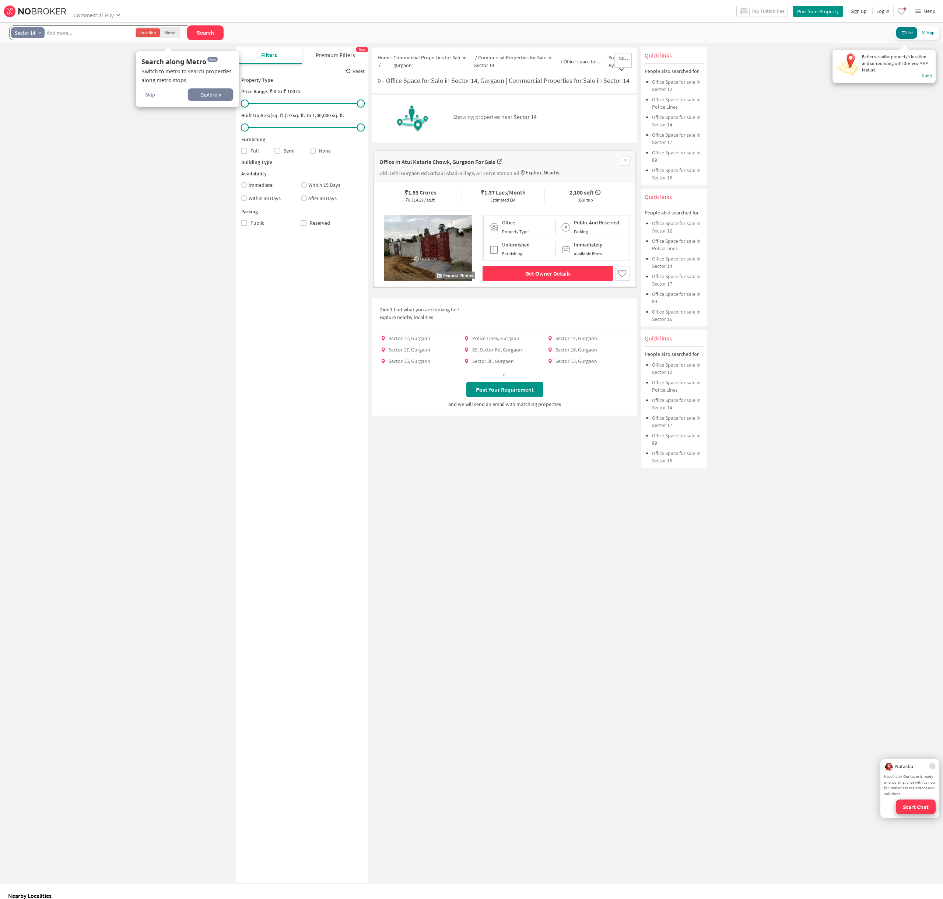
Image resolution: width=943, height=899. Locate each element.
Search (205, 32)
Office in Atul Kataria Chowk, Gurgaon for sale (437, 161)
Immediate (261, 185)
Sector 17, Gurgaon (409, 349)
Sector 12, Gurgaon (409, 338)
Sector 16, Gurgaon (576, 349)
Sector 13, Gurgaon (576, 361)
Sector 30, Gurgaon (493, 361)
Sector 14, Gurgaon (576, 338)
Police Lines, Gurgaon (495, 338)
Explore (208, 94)
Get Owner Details (548, 273)
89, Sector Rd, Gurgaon (497, 349)
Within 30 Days (265, 198)
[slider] (245, 103)
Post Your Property (818, 11)
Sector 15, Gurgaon (409, 361)
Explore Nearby (543, 172)
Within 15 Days (324, 185)
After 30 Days (322, 198)
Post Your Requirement (505, 389)
